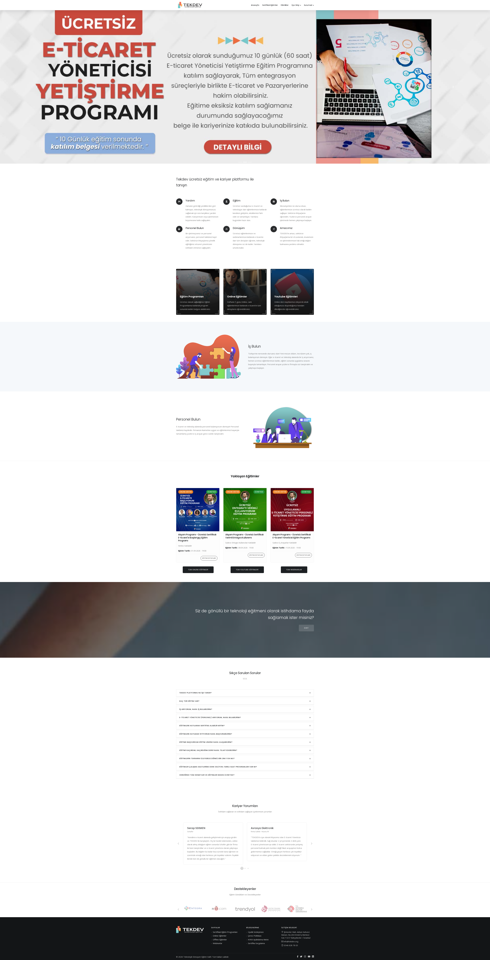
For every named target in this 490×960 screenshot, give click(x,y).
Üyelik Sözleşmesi (256, 932)
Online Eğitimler (219, 935)
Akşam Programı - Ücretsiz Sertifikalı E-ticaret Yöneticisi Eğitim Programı (292, 536)
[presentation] (178, 843)
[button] (37, 87)
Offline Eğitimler (220, 939)
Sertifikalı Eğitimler (270, 5)
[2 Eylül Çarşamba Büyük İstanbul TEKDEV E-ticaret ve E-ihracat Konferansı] (245, 87)
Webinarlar (217, 943)
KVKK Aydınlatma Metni (258, 939)
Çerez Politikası (254, 935)
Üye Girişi (295, 5)
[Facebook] (297, 956)
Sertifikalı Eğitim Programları (225, 932)
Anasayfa (255, 5)
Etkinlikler (285, 5)
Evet (306, 628)
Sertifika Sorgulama (256, 943)
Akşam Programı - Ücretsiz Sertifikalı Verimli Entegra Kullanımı (244, 536)
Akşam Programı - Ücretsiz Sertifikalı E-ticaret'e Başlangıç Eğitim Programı (197, 537)
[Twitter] (301, 956)
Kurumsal (308, 5)
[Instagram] (305, 956)
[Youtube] (309, 956)
